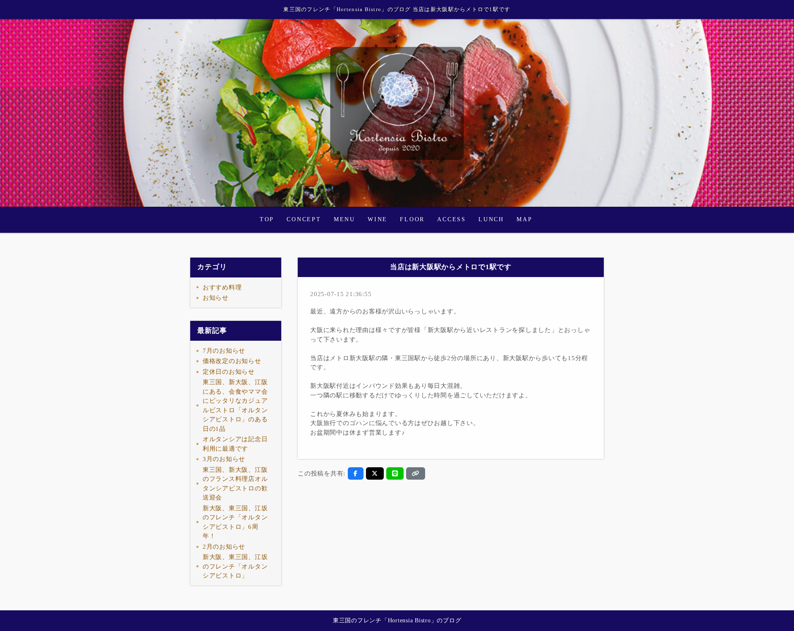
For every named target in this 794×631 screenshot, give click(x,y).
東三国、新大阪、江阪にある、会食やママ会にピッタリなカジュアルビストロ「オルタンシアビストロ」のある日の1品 (235, 405)
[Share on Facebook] (356, 473)
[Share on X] (375, 473)
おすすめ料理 (222, 287)
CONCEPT (304, 219)
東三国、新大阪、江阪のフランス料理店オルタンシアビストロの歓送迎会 (235, 483)
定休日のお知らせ (229, 371)
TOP (267, 219)
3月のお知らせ (224, 459)
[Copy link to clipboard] (415, 473)
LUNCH (491, 219)
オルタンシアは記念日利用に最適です (235, 444)
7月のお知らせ (224, 350)
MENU (344, 219)
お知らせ (216, 297)
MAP (524, 219)
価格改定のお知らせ (232, 361)
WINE (377, 219)
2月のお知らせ (224, 546)
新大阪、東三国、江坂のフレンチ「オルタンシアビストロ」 (235, 566)
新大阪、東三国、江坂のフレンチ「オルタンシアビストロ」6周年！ (235, 522)
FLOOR (412, 219)
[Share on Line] (395, 473)
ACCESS (451, 219)
